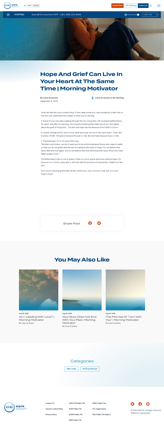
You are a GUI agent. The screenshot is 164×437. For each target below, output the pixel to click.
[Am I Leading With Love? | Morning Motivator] (38, 290)
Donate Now (117, 6)
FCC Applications (99, 409)
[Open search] (151, 6)
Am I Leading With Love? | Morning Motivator (36, 318)
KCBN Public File (76, 415)
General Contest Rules (54, 409)
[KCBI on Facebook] (140, 404)
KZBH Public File (99, 403)
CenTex (35, 5)
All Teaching (131, 6)
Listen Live (143, 6)
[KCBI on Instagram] (148, 404)
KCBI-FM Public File (77, 403)
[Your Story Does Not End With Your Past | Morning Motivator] (82, 290)
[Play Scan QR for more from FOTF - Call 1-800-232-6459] (8, 15)
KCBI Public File (75, 409)
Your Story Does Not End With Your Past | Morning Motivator (79, 319)
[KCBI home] (11, 5)
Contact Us (50, 403)
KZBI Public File (75, 420)
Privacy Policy (51, 415)
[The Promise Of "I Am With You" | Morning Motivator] (125, 290)
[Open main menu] (159, 6)
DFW (29, 5)
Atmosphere (145, 413)
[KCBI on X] (132, 404)
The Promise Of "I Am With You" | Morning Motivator (124, 318)
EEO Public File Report (101, 415)
